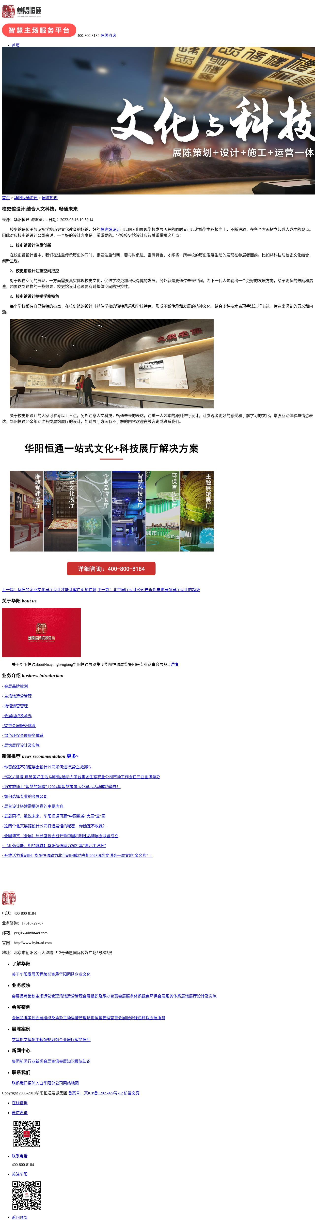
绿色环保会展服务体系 (161, 996)
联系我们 (20, 1083)
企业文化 (83, 974)
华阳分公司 (53, 1083)
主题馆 (41, 1040)
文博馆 (29, 1040)
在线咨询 (108, 35)
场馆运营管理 (71, 996)
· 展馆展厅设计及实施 (21, 745)
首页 (16, 45)
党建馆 (18, 1040)
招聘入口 (35, 1083)
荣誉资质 (51, 974)
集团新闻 (20, 1061)
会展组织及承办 (96, 996)
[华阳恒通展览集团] (21, 15)
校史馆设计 (110, 229)
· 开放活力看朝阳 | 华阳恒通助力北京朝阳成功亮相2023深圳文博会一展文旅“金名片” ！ (77, 855)
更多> (73, 756)
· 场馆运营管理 (15, 706)
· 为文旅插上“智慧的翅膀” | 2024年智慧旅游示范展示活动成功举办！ (61, 787)
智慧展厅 (83, 1040)
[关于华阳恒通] (41, 656)
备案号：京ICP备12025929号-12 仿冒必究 (104, 1093)
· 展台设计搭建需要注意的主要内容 (32, 806)
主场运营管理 (47, 996)
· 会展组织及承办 (17, 716)
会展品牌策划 (23, 996)
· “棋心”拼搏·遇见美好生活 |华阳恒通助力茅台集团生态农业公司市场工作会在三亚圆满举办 (81, 777)
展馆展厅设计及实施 (199, 996)
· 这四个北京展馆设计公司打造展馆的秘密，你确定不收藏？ (54, 826)
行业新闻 (35, 1061)
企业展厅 (67, 1040)
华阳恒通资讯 (26, 198)
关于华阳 (20, 974)
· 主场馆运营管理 (17, 696)
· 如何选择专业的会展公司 (24, 796)
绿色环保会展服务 (149, 1018)
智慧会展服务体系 (126, 996)
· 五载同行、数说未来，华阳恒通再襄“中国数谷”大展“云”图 (54, 816)
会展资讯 (51, 1061)
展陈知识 (50, 198)
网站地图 (71, 1083)
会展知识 (67, 1061)
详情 (174, 664)
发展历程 (35, 974)
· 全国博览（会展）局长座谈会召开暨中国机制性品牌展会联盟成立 (60, 836)
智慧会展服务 (122, 1018)
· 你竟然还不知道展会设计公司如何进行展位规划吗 (46, 767)
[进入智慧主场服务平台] (39, 35)
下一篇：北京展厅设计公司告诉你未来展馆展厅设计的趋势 (148, 590)
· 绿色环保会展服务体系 (23, 735)
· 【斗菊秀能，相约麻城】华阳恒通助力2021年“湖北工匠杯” (54, 846)
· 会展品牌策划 (15, 686)
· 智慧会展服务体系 (19, 726)
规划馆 (53, 1040)
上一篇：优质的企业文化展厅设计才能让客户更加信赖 (49, 590)
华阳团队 (67, 974)
